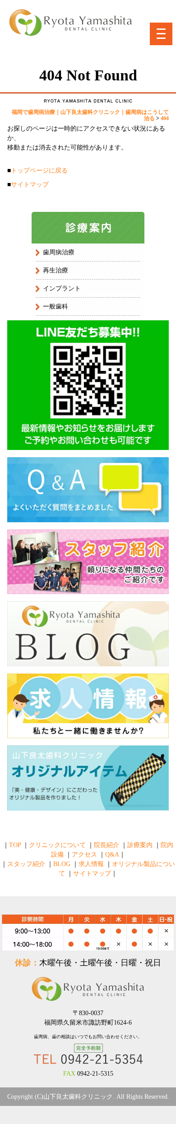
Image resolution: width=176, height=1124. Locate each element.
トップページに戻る (39, 170)
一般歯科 (55, 306)
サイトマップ (30, 184)
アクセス (84, 854)
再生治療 (55, 270)
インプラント (62, 288)
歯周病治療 (58, 252)
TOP (15, 845)
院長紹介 (106, 845)
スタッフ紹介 (26, 864)
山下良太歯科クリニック (78, 1096)
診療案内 (140, 845)
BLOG (61, 864)
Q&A (112, 854)
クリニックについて (57, 845)
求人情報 (91, 864)
